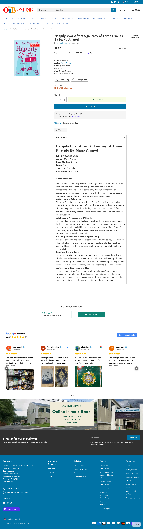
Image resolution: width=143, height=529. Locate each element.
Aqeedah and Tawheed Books (131, 492)
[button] (127, 335)
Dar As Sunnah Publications (105, 483)
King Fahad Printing (104, 503)
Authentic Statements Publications (104, 495)
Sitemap (51, 472)
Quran (128, 465)
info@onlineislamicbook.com (17, 492)
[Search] (113, 10)
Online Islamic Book (22, 523)
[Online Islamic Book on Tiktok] (118, 2)
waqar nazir (120, 347)
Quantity (57, 95)
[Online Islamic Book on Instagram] (115, 2)
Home (5, 29)
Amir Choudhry (53, 347)
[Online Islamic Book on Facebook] (112, 2)
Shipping (57, 123)
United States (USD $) (132, 2)
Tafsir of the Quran (132, 473)
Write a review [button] (91, 314)
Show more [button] (10, 365)
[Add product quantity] (64, 99)
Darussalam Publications (104, 467)
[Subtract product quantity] (56, 99)
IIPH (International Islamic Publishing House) (106, 475)
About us (51, 468)
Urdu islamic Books (133, 498)
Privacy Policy (79, 465)
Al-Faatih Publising (63, 43)
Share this (61, 130)
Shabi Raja (85, 347)
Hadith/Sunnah (131, 469)
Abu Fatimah (17, 347)
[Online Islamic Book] (18, 10)
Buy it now (90, 106)
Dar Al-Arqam (105, 508)
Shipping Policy (80, 476)
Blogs (50, 476)
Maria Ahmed (66, 63)
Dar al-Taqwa (104, 488)
